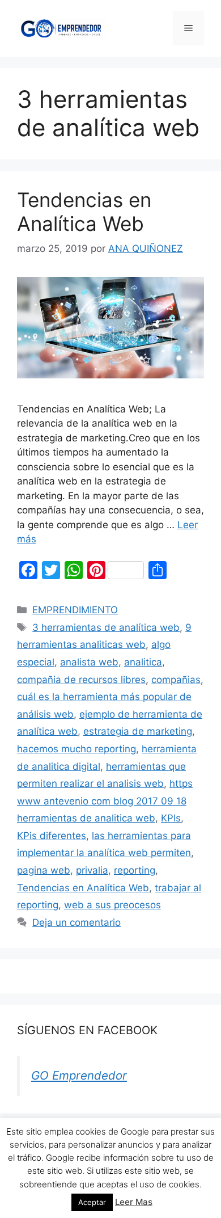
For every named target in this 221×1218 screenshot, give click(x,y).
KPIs (171, 818)
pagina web (43, 870)
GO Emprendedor (79, 1075)
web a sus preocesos (112, 905)
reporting (134, 870)
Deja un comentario (76, 922)
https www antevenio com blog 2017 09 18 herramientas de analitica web (105, 801)
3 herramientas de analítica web (106, 627)
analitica (143, 662)
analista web (89, 662)
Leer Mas (133, 1201)
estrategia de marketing (137, 731)
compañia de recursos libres (81, 679)
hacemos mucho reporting (76, 749)
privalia (92, 870)
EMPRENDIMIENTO (75, 610)
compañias (176, 679)
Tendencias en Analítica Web (84, 211)
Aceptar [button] (92, 1202)
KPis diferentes (51, 835)
